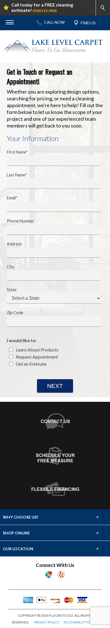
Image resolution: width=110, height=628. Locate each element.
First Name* (17, 152)
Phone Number (20, 221)
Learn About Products (36, 349)
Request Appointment (36, 356)
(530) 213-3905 (45, 10)
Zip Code (15, 312)
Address (14, 243)
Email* (12, 197)
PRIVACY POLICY (47, 622)
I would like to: (22, 340)
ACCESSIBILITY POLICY (80, 622)
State (12, 289)
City (10, 266)
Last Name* (17, 174)
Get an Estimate (31, 363)
